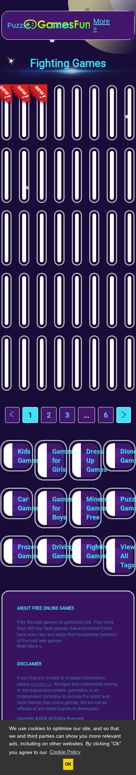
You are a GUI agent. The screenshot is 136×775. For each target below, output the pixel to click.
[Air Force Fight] (24, 112)
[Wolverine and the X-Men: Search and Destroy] (24, 363)
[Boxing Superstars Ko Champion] (24, 175)
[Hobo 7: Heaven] (59, 363)
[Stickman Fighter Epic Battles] (94, 112)
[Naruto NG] (129, 300)
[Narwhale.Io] (129, 237)
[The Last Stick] (112, 363)
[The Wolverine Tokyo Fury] (112, 300)
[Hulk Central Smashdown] (6, 300)
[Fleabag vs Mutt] (94, 175)
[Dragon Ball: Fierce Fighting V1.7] (94, 300)
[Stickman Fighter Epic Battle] (42, 237)
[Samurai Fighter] (77, 237)
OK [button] (68, 764)
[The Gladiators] (6, 112)
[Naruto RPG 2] (94, 363)
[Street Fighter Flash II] (77, 363)
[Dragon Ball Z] (59, 175)
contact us (41, 684)
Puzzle (18, 25)
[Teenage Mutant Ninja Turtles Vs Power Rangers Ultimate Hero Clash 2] (42, 112)
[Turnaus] (42, 300)
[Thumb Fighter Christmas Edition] (59, 237)
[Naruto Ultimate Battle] (24, 237)
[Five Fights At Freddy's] (6, 237)
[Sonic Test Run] (77, 175)
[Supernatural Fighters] (94, 237)
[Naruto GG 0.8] (129, 363)
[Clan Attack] (112, 237)
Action (61, 25)
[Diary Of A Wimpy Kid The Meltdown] (77, 112)
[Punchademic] (6, 363)
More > (101, 25)
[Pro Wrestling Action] (42, 175)
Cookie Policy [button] (65, 752)
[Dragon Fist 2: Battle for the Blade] (129, 112)
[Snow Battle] (59, 112)
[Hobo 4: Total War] (77, 300)
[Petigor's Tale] (112, 175)
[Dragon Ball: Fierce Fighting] (59, 300)
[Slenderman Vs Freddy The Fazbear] (129, 175)
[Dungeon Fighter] (112, 112)
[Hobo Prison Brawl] (24, 300)
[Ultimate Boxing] (6, 175)
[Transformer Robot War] (42, 363)
